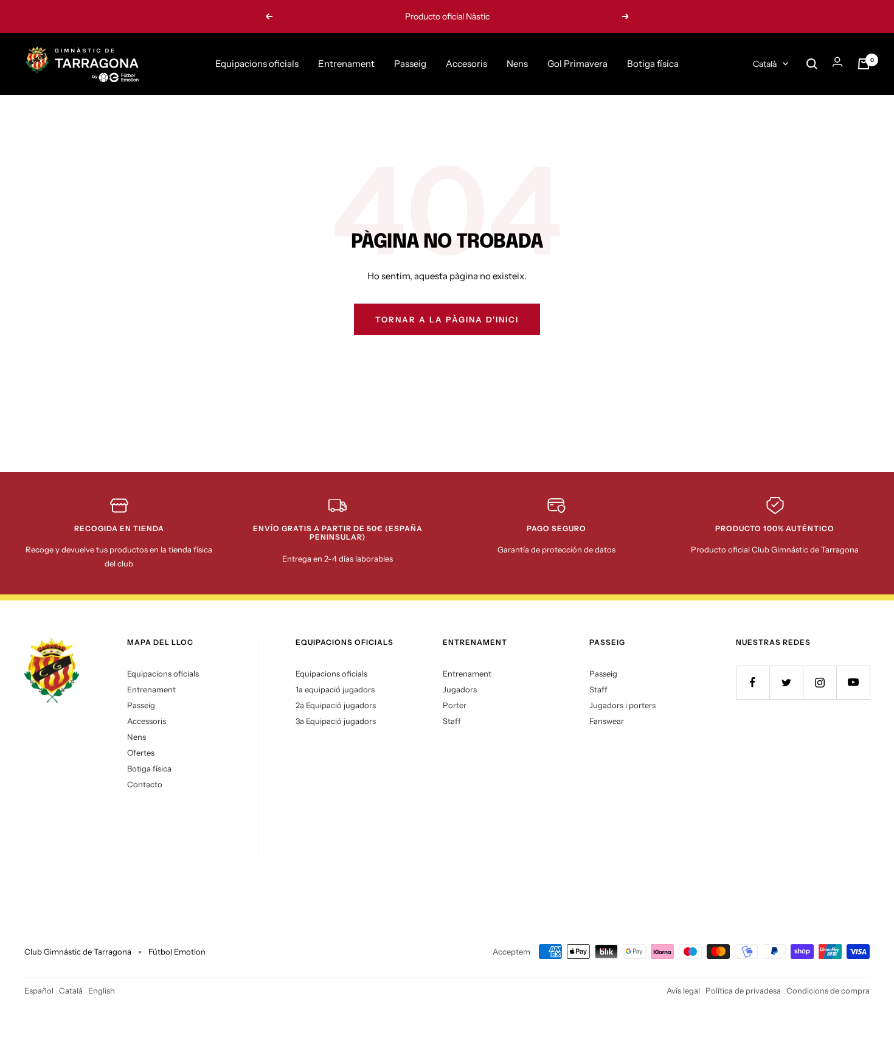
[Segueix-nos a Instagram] (819, 682)
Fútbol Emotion (177, 951)
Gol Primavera (577, 63)
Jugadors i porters (622, 705)
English (101, 990)
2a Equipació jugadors (336, 705)
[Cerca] (811, 63)
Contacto (144, 784)
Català (765, 63)
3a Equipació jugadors (336, 721)
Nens (517, 63)
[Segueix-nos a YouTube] (853, 682)
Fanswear (606, 721)
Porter (454, 705)
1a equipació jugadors (335, 689)
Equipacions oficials (257, 63)
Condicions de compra (828, 990)
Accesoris (466, 63)
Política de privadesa (743, 990)
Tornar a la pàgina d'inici (447, 319)
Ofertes (140, 752)
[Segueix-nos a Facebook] (752, 682)
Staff (452, 721)
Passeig (410, 63)
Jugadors (460, 689)
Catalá (71, 990)
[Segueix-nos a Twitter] (786, 682)
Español (39, 990)
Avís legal (683, 990)
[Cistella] (864, 63)
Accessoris (146, 721)
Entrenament (346, 63)
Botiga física (653, 63)
